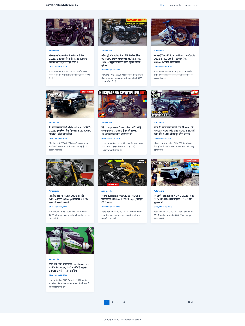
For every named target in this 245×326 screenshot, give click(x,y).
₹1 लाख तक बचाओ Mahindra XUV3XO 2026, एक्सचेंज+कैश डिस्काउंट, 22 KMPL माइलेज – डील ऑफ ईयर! (70, 130)
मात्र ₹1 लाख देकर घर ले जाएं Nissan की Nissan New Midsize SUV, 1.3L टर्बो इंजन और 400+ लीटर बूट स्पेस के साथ (174, 130)
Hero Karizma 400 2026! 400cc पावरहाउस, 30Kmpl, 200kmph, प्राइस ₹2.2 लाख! (121, 199)
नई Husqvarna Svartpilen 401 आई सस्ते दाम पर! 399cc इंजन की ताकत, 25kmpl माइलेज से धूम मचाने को (121, 130)
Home (163, 5)
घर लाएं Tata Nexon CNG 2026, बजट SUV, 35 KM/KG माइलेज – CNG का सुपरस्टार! (174, 199)
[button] (195, 5)
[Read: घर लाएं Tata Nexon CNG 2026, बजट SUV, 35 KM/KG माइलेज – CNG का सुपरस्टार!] (175, 172)
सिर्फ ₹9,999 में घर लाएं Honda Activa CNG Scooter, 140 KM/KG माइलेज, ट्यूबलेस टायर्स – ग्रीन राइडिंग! (69, 267)
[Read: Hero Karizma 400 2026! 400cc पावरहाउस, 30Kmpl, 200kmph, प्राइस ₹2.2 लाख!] (122, 172)
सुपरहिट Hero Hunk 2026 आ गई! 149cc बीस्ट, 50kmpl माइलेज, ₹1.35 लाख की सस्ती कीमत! (68, 199)
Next (192, 302)
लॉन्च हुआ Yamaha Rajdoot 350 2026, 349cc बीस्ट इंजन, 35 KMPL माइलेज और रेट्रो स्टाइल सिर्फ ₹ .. (68, 59)
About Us (189, 5)
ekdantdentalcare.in (62, 5)
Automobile (175, 5)
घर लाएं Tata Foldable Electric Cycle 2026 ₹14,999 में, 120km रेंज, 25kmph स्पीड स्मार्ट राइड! (174, 59)
